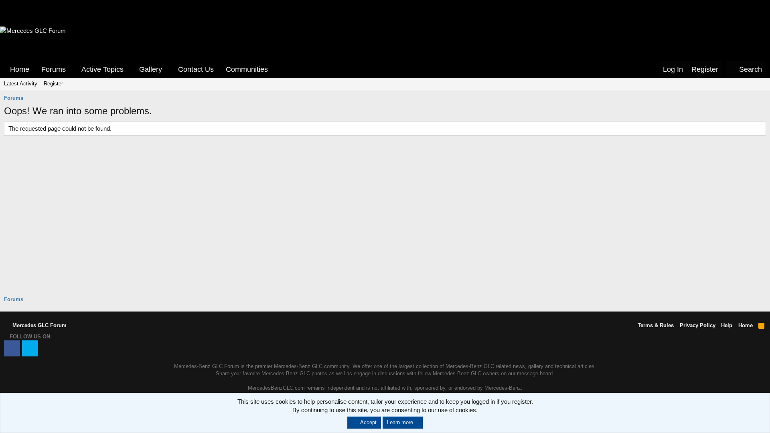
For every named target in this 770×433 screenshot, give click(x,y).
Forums (53, 69)
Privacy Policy (697, 325)
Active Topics (102, 69)
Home (19, 69)
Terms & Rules (656, 325)
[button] (71, 69)
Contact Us (196, 69)
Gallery (150, 69)
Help (726, 325)
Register (53, 84)
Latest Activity (20, 84)
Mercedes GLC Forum (39, 325)
